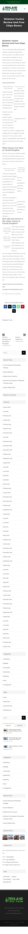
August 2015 (6, 616)
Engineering (6, 672)
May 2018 (5, 475)
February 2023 (7, 428)
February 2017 (7, 539)
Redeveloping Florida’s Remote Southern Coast (15, 730)
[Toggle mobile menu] (25, 9)
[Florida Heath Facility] (5, 837)
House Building (7, 879)
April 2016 (6, 582)
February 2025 (7, 415)
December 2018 (7, 445)
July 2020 (5, 437)
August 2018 (6, 462)
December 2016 (7, 548)
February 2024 (7, 424)
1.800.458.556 (10, 857)
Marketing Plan (7, 882)
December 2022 (7, 433)
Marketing (6, 676)
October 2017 (6, 505)
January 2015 (6, 646)
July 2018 (5, 467)
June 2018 (6, 471)
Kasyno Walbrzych (8, 372)
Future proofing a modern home (16, 746)
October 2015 (6, 608)
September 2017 (7, 509)
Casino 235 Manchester (8, 82)
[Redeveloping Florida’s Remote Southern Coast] (6, 730)
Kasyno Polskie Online (9, 387)
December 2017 (7, 497)
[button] (3, 335)
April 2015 (5, 633)
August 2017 (6, 514)
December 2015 (7, 599)
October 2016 (6, 556)
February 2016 (7, 591)
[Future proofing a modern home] (6, 746)
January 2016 (6, 595)
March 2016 (6, 586)
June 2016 (6, 574)
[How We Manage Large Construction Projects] (6, 738)
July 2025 (5, 411)
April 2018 (6, 480)
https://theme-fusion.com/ (12, 865)
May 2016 (5, 578)
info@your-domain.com (12, 862)
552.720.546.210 (11, 859)
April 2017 (5, 531)
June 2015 (6, 625)
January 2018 (6, 492)
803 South (22, 922)
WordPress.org (7, 710)
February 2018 (7, 488)
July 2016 (5, 569)
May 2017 (5, 527)
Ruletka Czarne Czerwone (10, 376)
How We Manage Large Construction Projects (15, 738)
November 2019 (7, 441)
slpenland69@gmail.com (14, 2)
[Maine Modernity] (10, 837)
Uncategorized (7, 684)
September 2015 (7, 612)
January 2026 (6, 407)
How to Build (16, 879)
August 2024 (6, 420)
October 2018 (6, 454)
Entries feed (6, 701)
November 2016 (7, 552)
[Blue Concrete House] (22, 837)
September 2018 (7, 458)
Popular (8, 725)
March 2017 (6, 535)
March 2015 (6, 638)
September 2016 (7, 561)
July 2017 (5, 518)
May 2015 (5, 629)
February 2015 (7, 642)
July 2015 (5, 621)
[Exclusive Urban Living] (16, 837)
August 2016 (6, 565)
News (4, 680)
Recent (19, 725)
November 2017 (7, 501)
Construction (6, 667)
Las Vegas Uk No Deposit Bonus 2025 (12, 289)
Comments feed (7, 706)
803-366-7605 (16, 910)
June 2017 (6, 522)
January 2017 (6, 544)
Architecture (6, 659)
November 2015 (7, 604)
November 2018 (7, 450)
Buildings (5, 663)
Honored (14, 876)
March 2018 (6, 484)
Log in (5, 697)
